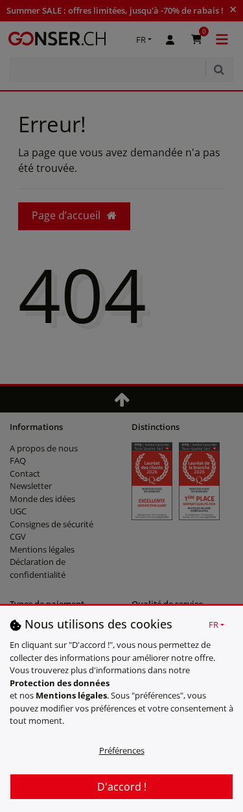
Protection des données (60, 683)
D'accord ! (121, 787)
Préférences (122, 750)
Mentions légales (71, 695)
